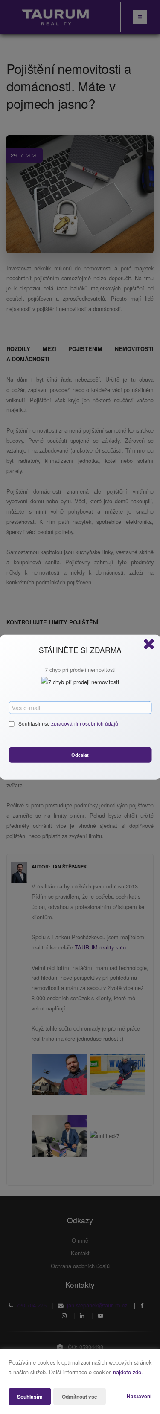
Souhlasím (30, 1396)
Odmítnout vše (79, 1396)
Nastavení (139, 1396)
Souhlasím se (34, 723)
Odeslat (80, 754)
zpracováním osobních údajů (84, 723)
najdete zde (127, 1372)
